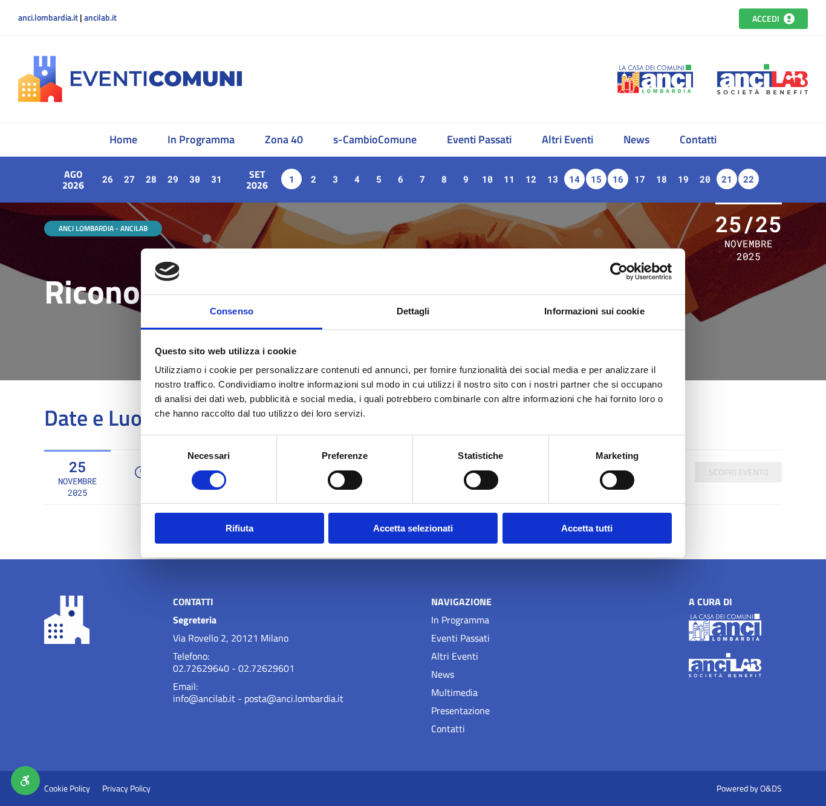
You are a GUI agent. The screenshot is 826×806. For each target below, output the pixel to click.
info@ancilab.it (204, 698)
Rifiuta (239, 528)
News (636, 139)
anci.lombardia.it (48, 17)
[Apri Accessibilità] (25, 780)
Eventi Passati (479, 139)
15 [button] (596, 179)
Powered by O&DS (749, 788)
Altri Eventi (567, 139)
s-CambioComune (375, 139)
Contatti (698, 139)
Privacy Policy (126, 788)
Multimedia (454, 692)
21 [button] (726, 179)
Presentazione (460, 710)
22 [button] (748, 179)
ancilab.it (100, 17)
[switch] (345, 480)
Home (123, 139)
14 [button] (574, 179)
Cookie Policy (67, 788)
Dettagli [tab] (413, 311)
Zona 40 (284, 139)
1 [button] (291, 179)
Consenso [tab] (231, 311)
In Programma (201, 139)
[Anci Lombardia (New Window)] (655, 79)
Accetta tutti (587, 528)
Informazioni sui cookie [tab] (594, 311)
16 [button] (618, 179)
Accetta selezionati (413, 528)
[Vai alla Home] (130, 79)
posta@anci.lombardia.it (293, 698)
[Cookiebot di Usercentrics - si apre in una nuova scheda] (619, 271)
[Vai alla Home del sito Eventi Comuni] (27, 139)
